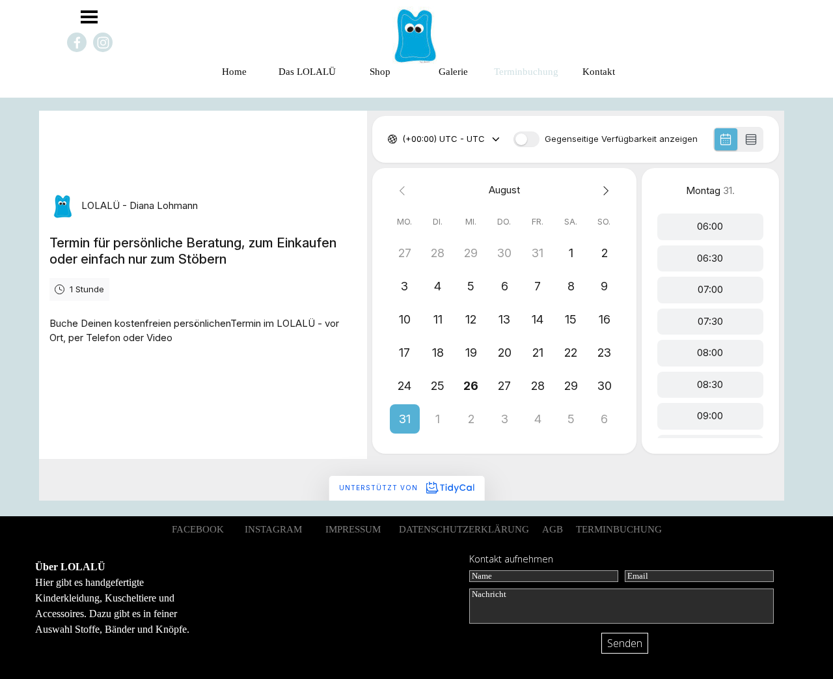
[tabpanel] (123, 598)
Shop (380, 71)
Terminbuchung (526, 71)
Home (234, 71)
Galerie (453, 71)
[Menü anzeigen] (89, 17)
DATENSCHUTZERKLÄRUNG (464, 529)
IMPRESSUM (353, 529)
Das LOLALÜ (307, 71)
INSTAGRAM (273, 529)
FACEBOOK (198, 529)
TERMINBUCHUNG (619, 529)
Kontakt (598, 71)
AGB (552, 529)
